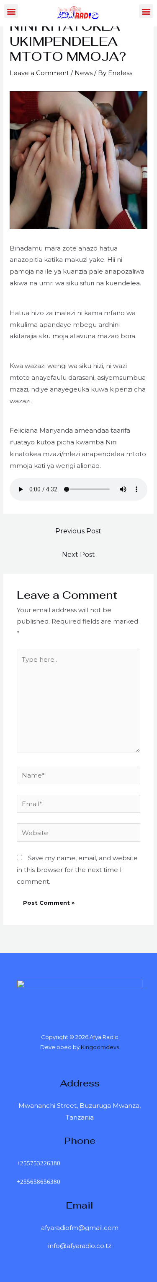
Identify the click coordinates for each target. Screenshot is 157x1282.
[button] (11, 11)
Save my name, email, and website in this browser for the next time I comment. (77, 869)
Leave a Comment (39, 73)
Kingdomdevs (100, 1047)
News (84, 73)
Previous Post (78, 531)
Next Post (78, 555)
